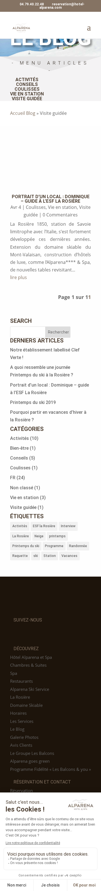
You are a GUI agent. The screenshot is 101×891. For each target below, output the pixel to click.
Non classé (21, 487)
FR (12, 477)
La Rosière (20, 536)
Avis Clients (21, 745)
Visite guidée (27, 98)
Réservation (21, 790)
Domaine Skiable (26, 705)
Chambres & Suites (28, 665)
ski (35, 556)
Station (49, 556)
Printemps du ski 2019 (33, 402)
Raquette (20, 556)
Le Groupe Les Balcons (32, 753)
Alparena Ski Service (29, 689)
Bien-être (19, 448)
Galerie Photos (24, 737)
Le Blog (17, 729)
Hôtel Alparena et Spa (31, 657)
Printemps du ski (25, 546)
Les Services (21, 721)
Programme (54, 546)
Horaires (18, 713)
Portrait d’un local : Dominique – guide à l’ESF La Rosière (50, 199)
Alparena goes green (30, 761)
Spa (13, 673)
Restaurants (21, 681)
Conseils (27, 84)
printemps (57, 536)
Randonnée (78, 546)
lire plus (18, 277)
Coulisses (27, 89)
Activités (26, 79)
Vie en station (27, 94)
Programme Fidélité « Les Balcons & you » (50, 769)
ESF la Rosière (44, 526)
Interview (68, 526)
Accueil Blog (22, 113)
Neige (39, 536)
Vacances (69, 556)
